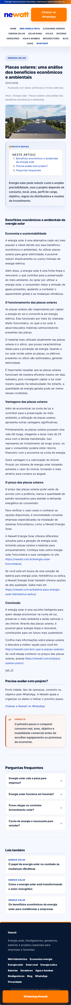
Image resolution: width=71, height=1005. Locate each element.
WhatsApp (42, 43)
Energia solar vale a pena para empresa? (27, 780)
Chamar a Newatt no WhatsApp (25, 706)
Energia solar (17, 33)
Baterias (61, 33)
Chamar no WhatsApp (49, 14)
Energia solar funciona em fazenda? (31, 794)
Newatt (12, 932)
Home (13, 28)
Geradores (13, 38)
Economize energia (54, 28)
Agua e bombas (31, 38)
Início (8, 95)
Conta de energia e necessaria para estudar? (31, 823)
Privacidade (15, 981)
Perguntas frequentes (28, 170)
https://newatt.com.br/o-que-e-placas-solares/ (34, 649)
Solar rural (35, 33)
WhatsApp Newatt (36, 996)
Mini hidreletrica (30, 28)
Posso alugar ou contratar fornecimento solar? (25, 807)
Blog (65, 38)
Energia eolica (48, 964)
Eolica (49, 33)
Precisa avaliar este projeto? (32, 166)
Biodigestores (51, 38)
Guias (30, 43)
